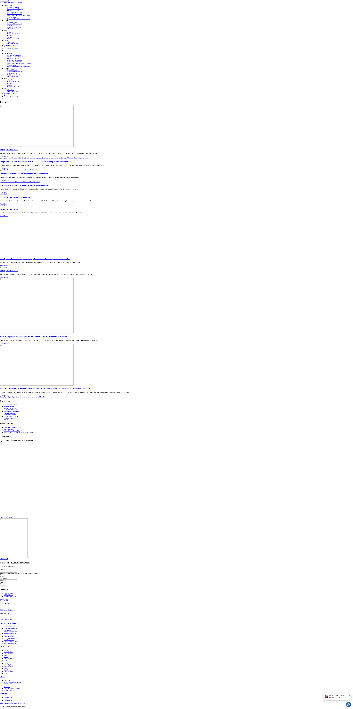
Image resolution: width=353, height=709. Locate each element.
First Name (3, 575)
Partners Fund (8, 684)
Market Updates (8, 652)
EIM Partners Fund (12, 29)
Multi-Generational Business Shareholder (19, 15)
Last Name (3, 578)
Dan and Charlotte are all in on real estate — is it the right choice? (25, 185)
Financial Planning (12, 22)
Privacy (6, 660)
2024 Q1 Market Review (9, 271)
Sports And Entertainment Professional (18, 19)
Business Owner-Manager (15, 9)
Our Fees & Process (13, 34)
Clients (6, 40)
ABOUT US (4, 647)
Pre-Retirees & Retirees (14, 7)
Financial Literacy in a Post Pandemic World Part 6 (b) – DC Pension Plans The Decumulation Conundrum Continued (45, 389)
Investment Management (14, 24)
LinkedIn (2, 569)
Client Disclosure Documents (12, 682)
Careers (9, 37)
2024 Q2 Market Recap (9, 209)
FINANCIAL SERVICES (9, 623)
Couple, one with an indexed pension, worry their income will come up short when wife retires (35, 259)
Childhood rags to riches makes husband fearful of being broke (24, 173)
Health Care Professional (14, 14)
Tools (5, 47)
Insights (6, 650)
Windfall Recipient (12, 17)
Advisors (3, 694)
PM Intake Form (8, 697)
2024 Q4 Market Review (9, 150)
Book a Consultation (12, 48)
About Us (10, 32)
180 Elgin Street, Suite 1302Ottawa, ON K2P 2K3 (8, 606)
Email (2, 582)
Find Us (6, 657)
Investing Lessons (9, 653)
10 (38, 397)
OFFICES (4, 600)
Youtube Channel (9, 658)
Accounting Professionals (14, 12)
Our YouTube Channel (13, 38)
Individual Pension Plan (14, 27)
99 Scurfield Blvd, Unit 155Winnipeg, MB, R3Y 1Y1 (8, 615)
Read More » (4, 156)
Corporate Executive (13, 10)
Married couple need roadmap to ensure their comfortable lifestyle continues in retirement (33, 337)
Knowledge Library (9, 45)
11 (42, 397)
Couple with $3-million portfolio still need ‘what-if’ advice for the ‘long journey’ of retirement (35, 162)
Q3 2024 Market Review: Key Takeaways (15, 197)
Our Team (10, 35)
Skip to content (4, 1)
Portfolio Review (12, 25)
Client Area (10, 42)
